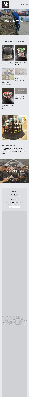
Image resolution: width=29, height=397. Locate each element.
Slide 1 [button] (12, 180)
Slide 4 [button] (16, 180)
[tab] (12, 180)
